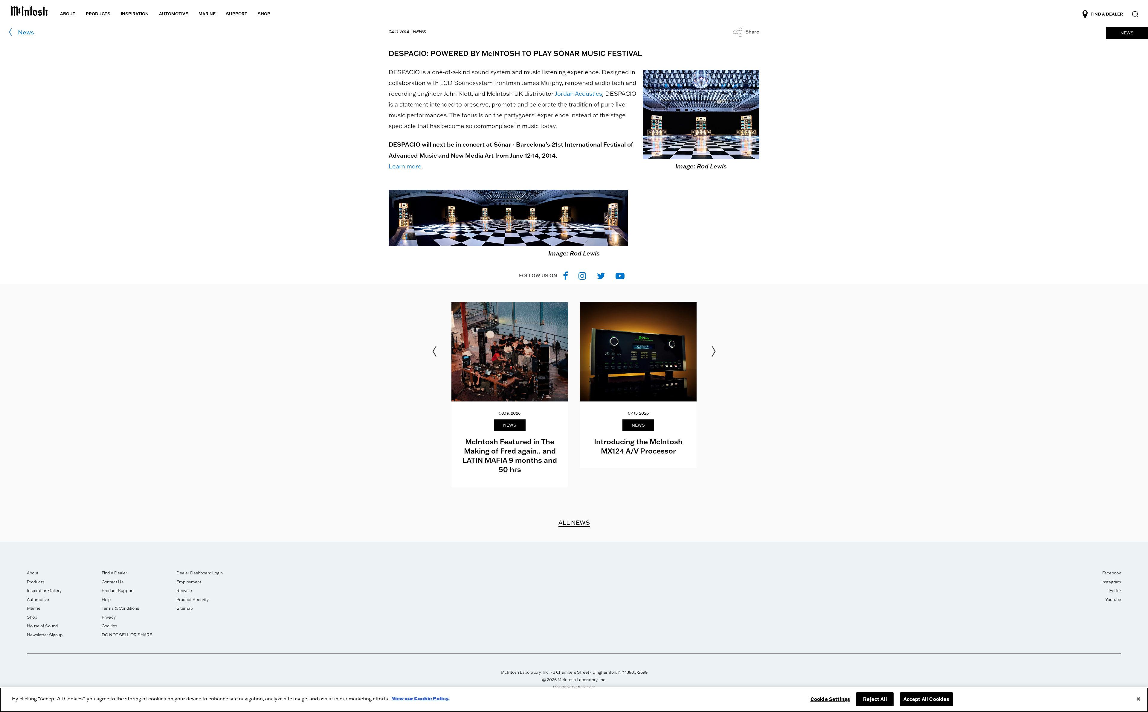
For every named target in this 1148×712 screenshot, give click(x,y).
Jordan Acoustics (578, 93)
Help (106, 599)
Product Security (192, 599)
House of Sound (42, 626)
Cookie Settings (830, 699)
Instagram (1111, 582)
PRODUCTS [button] (98, 13)
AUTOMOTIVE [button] (173, 13)
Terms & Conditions (120, 608)
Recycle (184, 590)
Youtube (1113, 599)
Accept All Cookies (926, 699)
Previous (434, 351)
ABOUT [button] (67, 13)
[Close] (1138, 699)
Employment (188, 582)
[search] (1134, 14)
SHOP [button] (264, 13)
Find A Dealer (114, 573)
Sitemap (184, 608)
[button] (746, 32)
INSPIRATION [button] (135, 13)
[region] (574, 699)
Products (35, 582)
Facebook (1111, 573)
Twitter (1114, 590)
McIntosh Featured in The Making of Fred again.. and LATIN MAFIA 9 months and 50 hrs (509, 455)
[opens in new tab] (565, 276)
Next (714, 351)
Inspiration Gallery (44, 590)
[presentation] (509, 394)
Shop (32, 617)
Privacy (109, 617)
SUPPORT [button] (236, 13)
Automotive (38, 599)
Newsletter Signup (45, 635)
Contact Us (112, 582)
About (32, 573)
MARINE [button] (207, 13)
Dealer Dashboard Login (199, 573)
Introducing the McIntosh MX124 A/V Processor (638, 446)
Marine (33, 608)
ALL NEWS (574, 522)
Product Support (118, 590)
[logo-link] (29, 10)
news (26, 32)
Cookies (109, 626)
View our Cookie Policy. (421, 698)
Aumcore (586, 687)
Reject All (875, 699)
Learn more (405, 166)
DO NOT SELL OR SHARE (127, 635)
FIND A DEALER (1107, 14)
